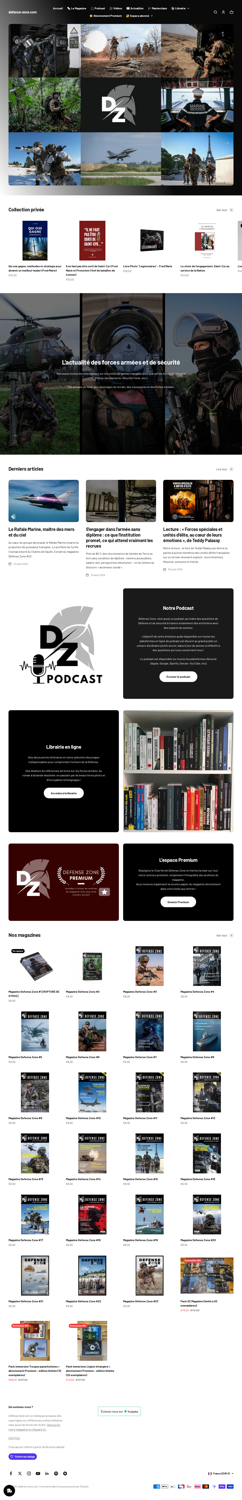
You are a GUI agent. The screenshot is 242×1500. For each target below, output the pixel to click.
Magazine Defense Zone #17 (26, 1191)
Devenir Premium (178, 853)
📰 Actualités (134, 8)
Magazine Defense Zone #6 (83, 1008)
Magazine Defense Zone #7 (140, 1008)
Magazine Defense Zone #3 (140, 942)
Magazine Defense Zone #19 (140, 1191)
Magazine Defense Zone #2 (83, 942)
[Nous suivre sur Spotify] (56, 1424)
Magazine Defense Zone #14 (83, 1130)
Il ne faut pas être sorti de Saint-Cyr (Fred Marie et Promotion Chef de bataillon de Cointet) (92, 222)
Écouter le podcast (178, 627)
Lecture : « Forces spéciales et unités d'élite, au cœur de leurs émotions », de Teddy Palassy (192, 486)
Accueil (58, 8)
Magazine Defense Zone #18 (83, 1191)
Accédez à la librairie (64, 744)
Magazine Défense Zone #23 (140, 1252)
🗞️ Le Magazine (76, 8)
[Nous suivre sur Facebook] (11, 1424)
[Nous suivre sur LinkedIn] (47, 1424)
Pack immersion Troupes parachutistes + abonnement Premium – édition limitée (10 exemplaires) (35, 1322)
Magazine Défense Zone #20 (198, 1191)
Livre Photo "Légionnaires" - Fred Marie (147, 217)
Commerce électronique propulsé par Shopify (63, 1437)
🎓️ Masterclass (157, 8)
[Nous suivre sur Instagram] (29, 1424)
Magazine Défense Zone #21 (26, 1252)
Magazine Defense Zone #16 (198, 1130)
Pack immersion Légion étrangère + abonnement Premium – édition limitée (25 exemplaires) (90, 1322)
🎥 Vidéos (115, 8)
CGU (17, 1389)
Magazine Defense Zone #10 (83, 1069)
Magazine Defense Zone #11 (140, 1069)
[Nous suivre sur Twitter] (20, 1424)
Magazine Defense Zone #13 (26, 1130)
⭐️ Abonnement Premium (105, 15)
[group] (121, 80)
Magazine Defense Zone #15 (140, 1130)
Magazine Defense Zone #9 (25, 1069)
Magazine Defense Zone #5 (25, 1008)
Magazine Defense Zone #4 (197, 942)
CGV (11, 1389)
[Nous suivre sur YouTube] (38, 1424)
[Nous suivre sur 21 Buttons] (65, 1424)
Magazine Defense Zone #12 (198, 1069)
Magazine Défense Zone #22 (83, 1252)
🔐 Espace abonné (137, 15)
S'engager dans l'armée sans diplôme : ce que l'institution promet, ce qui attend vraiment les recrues (119, 489)
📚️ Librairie (178, 8)
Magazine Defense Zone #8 (197, 1008)
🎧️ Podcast (98, 8)
